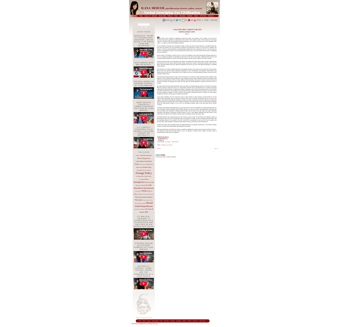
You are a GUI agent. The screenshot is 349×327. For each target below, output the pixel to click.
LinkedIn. (167, 20)
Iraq (137, 185)
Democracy (150, 164)
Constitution (148, 161)
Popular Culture (146, 200)
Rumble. (206, 20)
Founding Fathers (140, 176)
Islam (139, 185)
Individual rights (149, 182)
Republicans (147, 206)
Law (146, 185)
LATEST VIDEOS (143, 32)
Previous (158, 148)
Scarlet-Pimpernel (204, 47)
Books (144, 320)
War (146, 212)
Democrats (139, 167)
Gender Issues (147, 176)
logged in (164, 157)
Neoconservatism (141, 197)
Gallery (184, 320)
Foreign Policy (144, 172)
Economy (139, 170)
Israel (142, 185)
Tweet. (180, 20)
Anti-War (143, 155)
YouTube (189, 320)
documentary (193, 41)
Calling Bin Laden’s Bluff (187, 30)
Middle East (149, 191)
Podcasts (173, 320)
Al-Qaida (168, 141)
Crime (136, 164)
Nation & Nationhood (149, 194)
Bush (149, 158)
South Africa (137, 209)
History (147, 179)
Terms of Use (202, 320)
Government (141, 179)
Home (140, 320)
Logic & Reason (138, 191)
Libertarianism (148, 188)
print (187, 34)
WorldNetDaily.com (163, 138)
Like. (174, 20)
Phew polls (214, 98)
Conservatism (139, 161)
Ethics (144, 170)
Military (135, 194)
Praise (161, 320)
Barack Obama (142, 158)
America (138, 155)
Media (144, 191)
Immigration (139, 182)
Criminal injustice (143, 164)
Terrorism (174, 141)
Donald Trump (147, 167)
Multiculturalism (141, 194)
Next (216, 148)
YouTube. (198, 20)
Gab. (186, 20)
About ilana (166, 320)
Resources (195, 320)
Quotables (178, 320)
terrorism (169, 145)
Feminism (148, 170)
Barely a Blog (155, 320)
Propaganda (144, 203)
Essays (149, 320)
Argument (149, 155)
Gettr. (191, 20)
